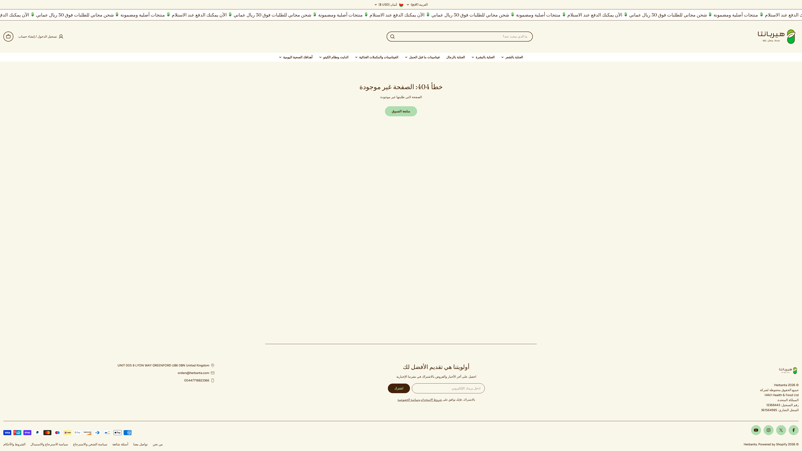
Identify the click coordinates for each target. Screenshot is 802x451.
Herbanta (750, 444)
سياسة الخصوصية (408, 400)
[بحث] (392, 36)
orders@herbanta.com (193, 373)
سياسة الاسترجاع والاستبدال (49, 444)
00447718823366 (196, 380)
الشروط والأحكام (14, 444)
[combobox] (460, 37)
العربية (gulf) (419, 4)
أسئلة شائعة (120, 444)
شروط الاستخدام (431, 400)
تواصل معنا (140, 444)
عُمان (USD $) (388, 4)
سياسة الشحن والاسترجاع (90, 444)
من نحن (158, 444)
